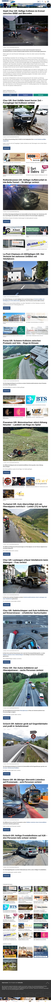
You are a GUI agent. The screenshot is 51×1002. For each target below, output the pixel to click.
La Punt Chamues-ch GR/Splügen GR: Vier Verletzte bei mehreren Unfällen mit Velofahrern (23, 256)
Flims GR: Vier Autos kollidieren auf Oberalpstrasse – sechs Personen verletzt (23, 669)
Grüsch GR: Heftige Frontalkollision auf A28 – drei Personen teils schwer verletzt (25, 836)
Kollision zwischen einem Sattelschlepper (13, 654)
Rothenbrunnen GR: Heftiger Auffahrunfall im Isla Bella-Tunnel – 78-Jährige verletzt (25, 181)
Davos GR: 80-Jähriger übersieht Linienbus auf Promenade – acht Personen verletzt (24, 780)
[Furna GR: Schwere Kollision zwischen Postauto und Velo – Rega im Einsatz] (25, 362)
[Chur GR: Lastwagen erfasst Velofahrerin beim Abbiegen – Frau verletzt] (25, 579)
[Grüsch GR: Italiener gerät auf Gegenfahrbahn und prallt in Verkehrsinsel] (25, 745)
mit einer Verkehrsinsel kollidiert (11, 768)
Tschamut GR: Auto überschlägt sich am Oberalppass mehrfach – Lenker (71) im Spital (25, 505)
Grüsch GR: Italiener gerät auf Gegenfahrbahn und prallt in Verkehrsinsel (25, 725)
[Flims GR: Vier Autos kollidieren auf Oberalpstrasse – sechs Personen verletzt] (25, 689)
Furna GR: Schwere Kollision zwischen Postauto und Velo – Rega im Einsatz (22, 341)
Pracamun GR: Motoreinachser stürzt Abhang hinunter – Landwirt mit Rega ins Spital (25, 423)
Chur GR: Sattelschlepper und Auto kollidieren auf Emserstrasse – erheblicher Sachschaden (25, 611)
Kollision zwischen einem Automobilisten (36, 822)
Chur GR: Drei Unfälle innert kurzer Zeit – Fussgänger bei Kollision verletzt (23, 101)
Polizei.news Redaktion (14, 47)
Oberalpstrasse (24, 710)
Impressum (5, 982)
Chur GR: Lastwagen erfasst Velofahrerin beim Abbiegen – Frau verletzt (25, 561)
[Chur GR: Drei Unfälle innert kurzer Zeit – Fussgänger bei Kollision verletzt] (25, 120)
